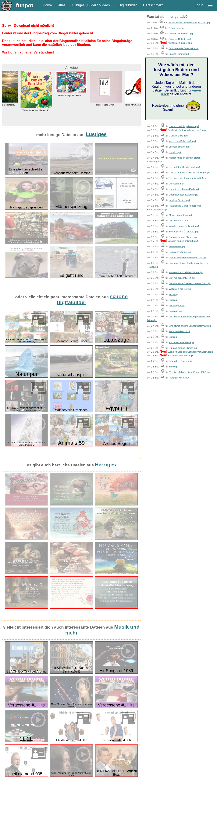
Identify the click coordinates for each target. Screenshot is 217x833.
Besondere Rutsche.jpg (181, 361)
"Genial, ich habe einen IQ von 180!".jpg (189, 372)
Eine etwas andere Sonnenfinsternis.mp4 (190, 326)
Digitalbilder (127, 5)
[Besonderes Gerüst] (116, 243)
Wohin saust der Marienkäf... (19, 110)
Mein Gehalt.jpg (177, 246)
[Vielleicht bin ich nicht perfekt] (71, 504)
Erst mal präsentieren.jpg (182, 278)
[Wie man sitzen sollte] (116, 208)
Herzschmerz (153, 5)
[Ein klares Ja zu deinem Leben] (26, 539)
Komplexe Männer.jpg (180, 252)
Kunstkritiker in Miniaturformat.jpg (186, 272)
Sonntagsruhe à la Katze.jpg (183, 231)
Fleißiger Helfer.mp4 (179, 377)
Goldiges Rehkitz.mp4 (179, 39)
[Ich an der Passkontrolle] (26, 277)
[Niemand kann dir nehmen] (116, 573)
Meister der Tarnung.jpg (180, 33)
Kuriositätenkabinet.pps (180, 43)
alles (61, 5)
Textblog (173, 294)
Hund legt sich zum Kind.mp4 (184, 189)
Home (47, 5)
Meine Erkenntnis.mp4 (180, 215)
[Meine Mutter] (71, 607)
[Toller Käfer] (71, 243)
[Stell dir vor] (116, 539)
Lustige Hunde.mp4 (179, 54)
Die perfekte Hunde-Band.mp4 (184, 167)
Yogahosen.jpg (176, 28)
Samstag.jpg (175, 311)
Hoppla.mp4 (175, 152)
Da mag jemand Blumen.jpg (183, 237)
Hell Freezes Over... (88, 105)
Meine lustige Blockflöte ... (54, 95)
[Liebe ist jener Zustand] (71, 573)
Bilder (91, 5)
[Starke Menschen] (116, 607)
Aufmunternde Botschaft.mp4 (184, 48)
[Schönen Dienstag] (26, 504)
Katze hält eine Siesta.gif (181, 342)
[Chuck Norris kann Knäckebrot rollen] (116, 174)
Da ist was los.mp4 (178, 220)
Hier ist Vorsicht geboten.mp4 (184, 126)
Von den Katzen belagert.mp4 (184, 226)
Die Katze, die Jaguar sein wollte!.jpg (187, 178)
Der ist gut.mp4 (177, 183)
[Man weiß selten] (26, 607)
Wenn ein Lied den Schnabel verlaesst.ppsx (190, 351)
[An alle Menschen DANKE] (116, 504)
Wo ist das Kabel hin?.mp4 (182, 141)
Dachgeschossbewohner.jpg (183, 194)
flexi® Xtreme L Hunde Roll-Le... (123, 105)
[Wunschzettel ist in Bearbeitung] (26, 243)
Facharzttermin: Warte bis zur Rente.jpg (189, 172)
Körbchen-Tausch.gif (179, 331)
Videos (104, 5)
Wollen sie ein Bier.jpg (180, 289)
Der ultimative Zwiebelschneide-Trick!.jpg (189, 22)
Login (199, 5)
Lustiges (78, 5)
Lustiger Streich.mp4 (179, 146)
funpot (24, 5)
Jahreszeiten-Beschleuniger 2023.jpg (188, 257)
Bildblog (173, 300)
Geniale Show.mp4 (178, 135)
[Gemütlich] (116, 377)
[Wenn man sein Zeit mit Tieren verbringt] (26, 573)
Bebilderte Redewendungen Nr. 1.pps (187, 130)
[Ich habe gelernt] (71, 539)
